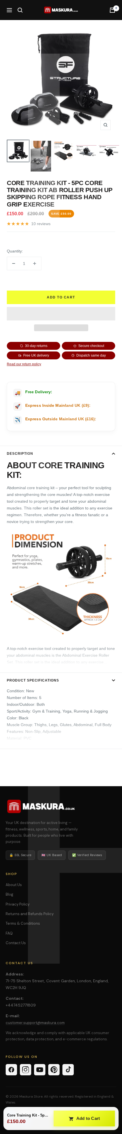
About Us (14, 884)
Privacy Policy (18, 904)
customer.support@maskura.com (35, 1022)
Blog (9, 894)
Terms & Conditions (23, 923)
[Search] (20, 10)
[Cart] (112, 10)
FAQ (9, 933)
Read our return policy (24, 364)
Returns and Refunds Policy (30, 913)
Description (20, 454)
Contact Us (16, 942)
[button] (61, 313)
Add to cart (61, 297)
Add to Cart (87, 1118)
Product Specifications (33, 680)
